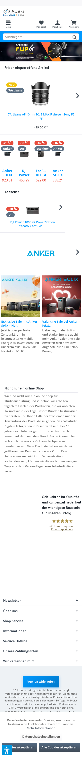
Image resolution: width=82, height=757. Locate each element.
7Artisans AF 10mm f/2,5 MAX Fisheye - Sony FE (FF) (41, 116)
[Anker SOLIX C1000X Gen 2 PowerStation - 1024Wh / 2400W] (58, 154)
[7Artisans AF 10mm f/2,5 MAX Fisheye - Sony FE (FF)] (41, 93)
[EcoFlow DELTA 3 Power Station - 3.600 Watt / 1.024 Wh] (41, 154)
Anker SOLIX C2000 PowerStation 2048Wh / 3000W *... (7, 173)
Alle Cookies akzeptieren (59, 747)
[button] (7, 750)
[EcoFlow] (41, 254)
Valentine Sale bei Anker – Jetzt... (61, 323)
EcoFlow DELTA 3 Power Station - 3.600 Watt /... (41, 173)
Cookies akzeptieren (19, 747)
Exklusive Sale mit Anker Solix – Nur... (19, 323)
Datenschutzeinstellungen (41, 736)
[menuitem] (8, 24)
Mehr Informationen (41, 728)
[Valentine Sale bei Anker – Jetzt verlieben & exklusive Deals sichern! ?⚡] (61, 296)
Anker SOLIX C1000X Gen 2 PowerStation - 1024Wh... (58, 173)
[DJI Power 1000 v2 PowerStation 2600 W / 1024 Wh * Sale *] (32, 210)
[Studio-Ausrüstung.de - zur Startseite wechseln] (20, 12)
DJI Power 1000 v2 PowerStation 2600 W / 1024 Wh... (32, 224)
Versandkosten (14, 693)
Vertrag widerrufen (41, 681)
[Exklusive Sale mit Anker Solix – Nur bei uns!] (20, 296)
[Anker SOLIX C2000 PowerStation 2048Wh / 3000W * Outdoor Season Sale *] (7, 154)
